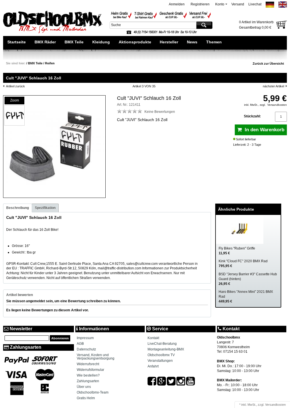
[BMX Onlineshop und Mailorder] (53, 22)
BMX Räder (45, 42)
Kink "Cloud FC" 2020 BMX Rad (243, 263)
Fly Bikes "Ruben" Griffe (237, 250)
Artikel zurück (15, 86)
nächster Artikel (273, 86)
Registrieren (200, 4)
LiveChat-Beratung (162, 344)
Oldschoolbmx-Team (92, 392)
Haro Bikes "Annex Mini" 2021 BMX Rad (246, 296)
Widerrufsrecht (88, 364)
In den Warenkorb (263, 129)
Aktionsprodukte (135, 42)
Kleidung (101, 42)
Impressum (85, 338)
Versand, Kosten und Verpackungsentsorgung (95, 356)
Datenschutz (86, 349)
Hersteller (169, 42)
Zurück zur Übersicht (268, 63)
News (192, 42)
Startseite (16, 42)
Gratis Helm (86, 398)
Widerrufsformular (90, 370)
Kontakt (153, 338)
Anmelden (177, 4)
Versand (237, 4)
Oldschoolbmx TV (161, 355)
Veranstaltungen (160, 361)
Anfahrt (153, 366)
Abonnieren (60, 338)
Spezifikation (45, 208)
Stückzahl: (252, 116)
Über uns (84, 387)
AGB (80, 344)
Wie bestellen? (88, 375)
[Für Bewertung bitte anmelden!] (119, 111)
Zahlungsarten (88, 381)
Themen (214, 42)
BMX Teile (74, 42)
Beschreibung (17, 208)
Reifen (50, 63)
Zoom (14, 100)
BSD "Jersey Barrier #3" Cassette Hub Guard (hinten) (248, 279)
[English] (282, 7)
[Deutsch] (270, 7)
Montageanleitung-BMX (166, 349)
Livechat (254, 4)
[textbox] (152, 25)
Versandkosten (277, 104)
